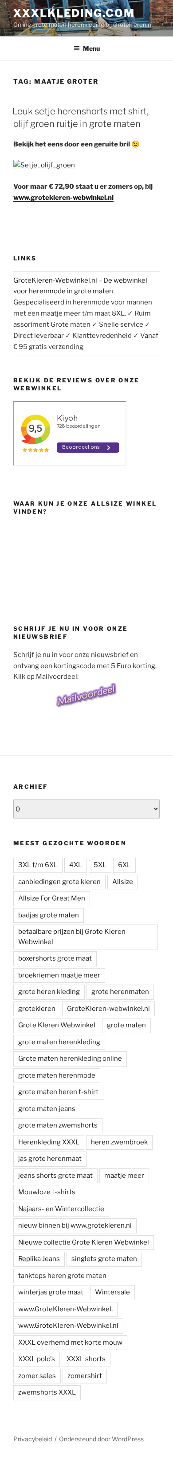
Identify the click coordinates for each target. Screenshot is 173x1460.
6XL (124, 865)
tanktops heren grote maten (62, 1276)
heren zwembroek (119, 1142)
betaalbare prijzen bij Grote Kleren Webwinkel (72, 937)
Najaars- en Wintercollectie (61, 1209)
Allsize (122, 882)
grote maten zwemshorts (58, 1125)
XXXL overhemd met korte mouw (70, 1342)
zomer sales (37, 1376)
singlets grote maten (104, 1259)
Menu (91, 48)
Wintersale (112, 1292)
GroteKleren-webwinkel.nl (108, 1009)
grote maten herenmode (56, 1075)
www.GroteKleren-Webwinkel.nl (68, 1326)
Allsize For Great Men (51, 898)
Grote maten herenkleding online (70, 1058)
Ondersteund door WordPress (101, 1439)
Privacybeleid (32, 1439)
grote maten (126, 1025)
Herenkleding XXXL (48, 1142)
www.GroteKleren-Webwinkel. (65, 1309)
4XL (75, 865)
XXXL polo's (36, 1359)
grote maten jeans (46, 1109)
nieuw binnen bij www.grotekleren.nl (75, 1225)
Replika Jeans (39, 1259)
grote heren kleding (49, 992)
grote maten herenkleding (59, 1042)
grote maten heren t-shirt (58, 1092)
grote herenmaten (120, 992)
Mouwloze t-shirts (46, 1192)
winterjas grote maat (50, 1292)
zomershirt (84, 1376)
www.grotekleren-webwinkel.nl (63, 198)
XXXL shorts (86, 1359)
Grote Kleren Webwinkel (56, 1025)
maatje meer (124, 1176)
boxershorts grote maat (55, 958)
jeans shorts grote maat (55, 1176)
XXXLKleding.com (74, 13)
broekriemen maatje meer (59, 975)
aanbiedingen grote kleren (59, 882)
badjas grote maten (48, 915)
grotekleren (36, 1009)
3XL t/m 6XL (38, 865)
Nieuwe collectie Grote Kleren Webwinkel (83, 1242)
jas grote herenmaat (50, 1159)
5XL (100, 865)
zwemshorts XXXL (47, 1392)
